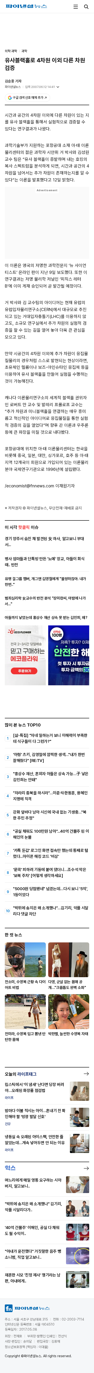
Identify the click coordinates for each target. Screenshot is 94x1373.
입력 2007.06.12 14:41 (40, 87)
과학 (24, 51)
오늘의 (21, 1074)
